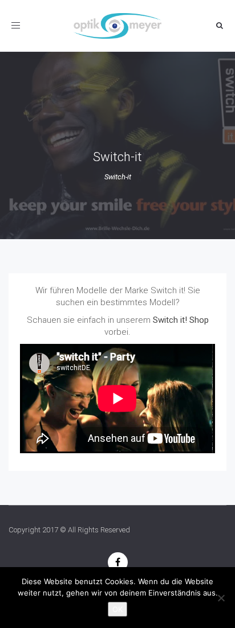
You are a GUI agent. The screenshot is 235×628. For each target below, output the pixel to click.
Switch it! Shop (181, 320)
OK (117, 609)
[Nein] (220, 598)
